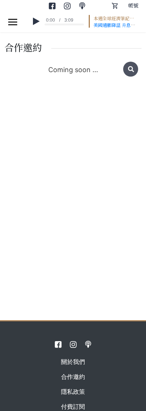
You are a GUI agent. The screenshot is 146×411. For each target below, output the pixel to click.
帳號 (133, 5)
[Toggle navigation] (12, 21)
